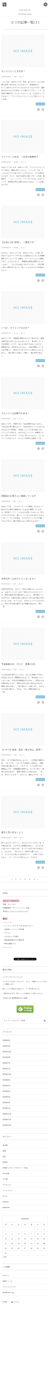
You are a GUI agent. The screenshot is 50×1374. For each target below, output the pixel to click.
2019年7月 (6, 1086)
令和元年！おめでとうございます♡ (18, 578)
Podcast (6, 1202)
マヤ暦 (5, 1179)
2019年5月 (6, 1097)
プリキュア (7, 1185)
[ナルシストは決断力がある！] (23, 393)
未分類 (16, 162)
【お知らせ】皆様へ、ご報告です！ (18, 242)
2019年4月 (6, 1103)
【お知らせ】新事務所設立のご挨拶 (15, 998)
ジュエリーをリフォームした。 (13, 977)
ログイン (6, 1275)
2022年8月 (6, 1057)
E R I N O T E (25, 10)
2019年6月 (6, 1091)
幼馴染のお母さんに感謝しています (18, 496)
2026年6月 (6, 1040)
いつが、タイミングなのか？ (15, 328)
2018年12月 (7, 1114)
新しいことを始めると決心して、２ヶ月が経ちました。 (22, 989)
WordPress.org (8, 1292)
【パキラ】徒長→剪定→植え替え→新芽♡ (22, 749)
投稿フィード (8, 1281)
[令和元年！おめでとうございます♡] (23, 558)
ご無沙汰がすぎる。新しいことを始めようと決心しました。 (23, 993)
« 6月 (5, 1257)
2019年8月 (6, 1080)
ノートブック (8, 1190)
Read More (40, 104)
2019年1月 (6, 1108)
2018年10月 (7, 1125)
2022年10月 (7, 1052)
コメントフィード (9, 1287)
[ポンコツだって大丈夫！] (23, 51)
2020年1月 (6, 1069)
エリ (23, 76)
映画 (4, 1151)
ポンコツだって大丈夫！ (13, 71)
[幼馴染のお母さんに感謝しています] (23, 475)
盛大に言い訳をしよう (12, 832)
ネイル (16, 333)
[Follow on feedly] (25, 1011)
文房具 (5, 1162)
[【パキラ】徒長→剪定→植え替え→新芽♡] (23, 729)
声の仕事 (6, 1173)
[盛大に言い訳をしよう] (23, 812)
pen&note (6, 1207)
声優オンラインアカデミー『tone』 (16, 1168)
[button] (45, 5)
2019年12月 (7, 1074)
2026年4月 (6, 1046)
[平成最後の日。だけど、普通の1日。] (23, 643)
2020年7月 (6, 1063)
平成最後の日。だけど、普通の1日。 (19, 664)
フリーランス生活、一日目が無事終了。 (21, 157)
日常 (15, 76)
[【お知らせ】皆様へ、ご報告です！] (23, 222)
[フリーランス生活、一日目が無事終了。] (23, 136)
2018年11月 (7, 1119)
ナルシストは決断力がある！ (15, 413)
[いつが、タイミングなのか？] (23, 307)
